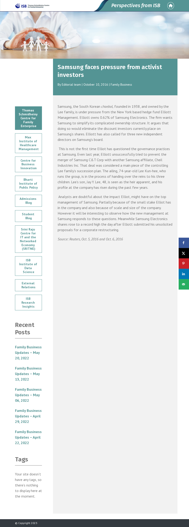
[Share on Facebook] (184, 243)
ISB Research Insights (28, 303)
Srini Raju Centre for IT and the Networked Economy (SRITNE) (28, 239)
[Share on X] (184, 253)
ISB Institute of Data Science (28, 266)
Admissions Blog (28, 201)
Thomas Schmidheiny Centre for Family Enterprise (28, 118)
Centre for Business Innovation (29, 164)
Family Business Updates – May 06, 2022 (28, 395)
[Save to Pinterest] (184, 263)
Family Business (121, 84)
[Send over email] (184, 284)
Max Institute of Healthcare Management (29, 143)
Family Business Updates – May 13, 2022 (28, 373)
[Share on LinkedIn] (184, 274)
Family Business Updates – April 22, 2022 (28, 437)
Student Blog (28, 216)
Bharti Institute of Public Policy (28, 183)
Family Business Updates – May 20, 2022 (28, 352)
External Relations (28, 285)
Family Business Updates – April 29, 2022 (28, 416)
